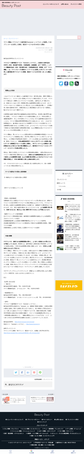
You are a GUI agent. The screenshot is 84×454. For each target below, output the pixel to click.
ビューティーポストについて (51, 4)
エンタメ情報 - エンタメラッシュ (31, 428)
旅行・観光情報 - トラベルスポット (14, 433)
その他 (59, 189)
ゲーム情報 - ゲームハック (74, 428)
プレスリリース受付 (76, 4)
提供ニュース (61, 183)
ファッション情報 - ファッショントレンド (23, 431)
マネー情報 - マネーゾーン (66, 431)
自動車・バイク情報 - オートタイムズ (37, 433)
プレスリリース (47, 379)
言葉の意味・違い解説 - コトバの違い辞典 (42, 445)
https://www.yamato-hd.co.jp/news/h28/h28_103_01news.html (22, 333)
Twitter (61, 86)
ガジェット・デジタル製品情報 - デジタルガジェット (66, 433)
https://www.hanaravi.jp (33, 324)
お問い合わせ (64, 4)
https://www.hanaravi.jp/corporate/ (24, 322)
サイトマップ (43, 422)
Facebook (66, 86)
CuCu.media (62, 186)
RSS (77, 86)
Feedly (71, 86)
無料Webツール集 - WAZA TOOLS (66, 442)
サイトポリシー (47, 419)
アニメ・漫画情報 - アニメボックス (53, 428)
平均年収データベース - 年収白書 (44, 442)
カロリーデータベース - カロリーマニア (20, 442)
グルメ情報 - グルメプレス (11, 428)
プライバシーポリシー (33, 419)
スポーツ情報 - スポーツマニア (46, 431)
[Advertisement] (42, 21)
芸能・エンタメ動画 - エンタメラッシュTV (42, 435)
